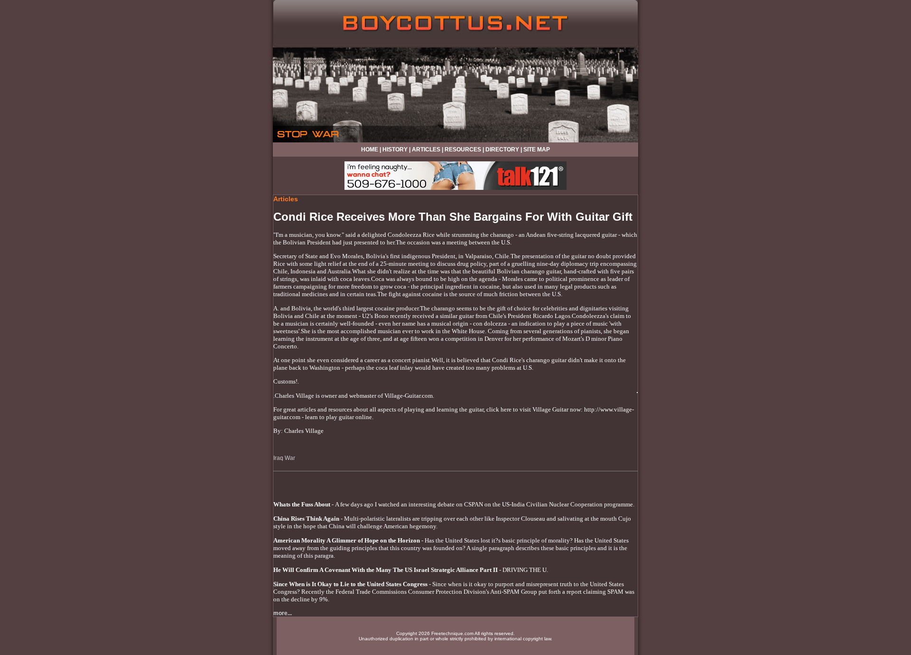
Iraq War (284, 458)
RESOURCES (463, 149)
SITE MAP (536, 149)
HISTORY (395, 149)
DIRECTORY (502, 149)
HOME (369, 149)
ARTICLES (426, 149)
